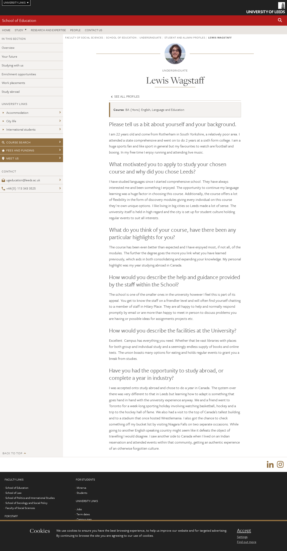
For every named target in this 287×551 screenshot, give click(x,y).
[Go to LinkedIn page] (270, 464)
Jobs (79, 509)
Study (19, 30)
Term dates (83, 514)
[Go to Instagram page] (280, 464)
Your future (9, 56)
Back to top (12, 453)
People (75, 30)
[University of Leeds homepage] (265, 7)
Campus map (84, 519)
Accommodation (17, 112)
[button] (280, 20)
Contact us (93, 30)
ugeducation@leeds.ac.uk (23, 180)
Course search (18, 142)
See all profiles (126, 96)
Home (6, 30)
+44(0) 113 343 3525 (21, 188)
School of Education (19, 20)
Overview (8, 47)
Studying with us (12, 65)
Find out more (246, 541)
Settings (242, 536)
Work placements (13, 82)
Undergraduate (150, 37)
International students (21, 129)
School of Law (13, 493)
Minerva (81, 488)
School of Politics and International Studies (30, 498)
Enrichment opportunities (19, 74)
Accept (244, 530)
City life (11, 121)
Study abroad (11, 91)
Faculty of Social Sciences (84, 37)
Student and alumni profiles (185, 37)
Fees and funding (20, 150)
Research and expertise (48, 30)
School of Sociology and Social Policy (26, 503)
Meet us (12, 158)
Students (82, 493)
